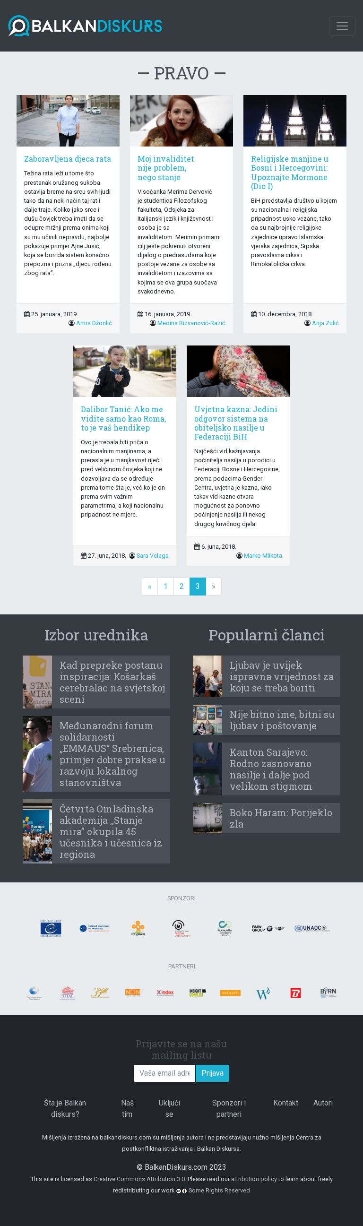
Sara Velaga (153, 555)
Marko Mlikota (263, 555)
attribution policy (254, 1179)
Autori (323, 1102)
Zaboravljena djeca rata (67, 159)
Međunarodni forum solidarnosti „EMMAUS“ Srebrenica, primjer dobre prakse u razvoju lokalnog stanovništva (112, 753)
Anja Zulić (325, 323)
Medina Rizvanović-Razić (191, 323)
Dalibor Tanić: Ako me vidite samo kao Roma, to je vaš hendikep (123, 418)
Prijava (212, 1073)
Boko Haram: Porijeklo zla (281, 818)
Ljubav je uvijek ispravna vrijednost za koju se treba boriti (282, 676)
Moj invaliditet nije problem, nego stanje (166, 167)
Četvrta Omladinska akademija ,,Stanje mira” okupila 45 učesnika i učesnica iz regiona (111, 831)
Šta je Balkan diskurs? (65, 1108)
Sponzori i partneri (229, 1108)
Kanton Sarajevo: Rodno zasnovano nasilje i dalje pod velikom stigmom (271, 769)
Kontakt (285, 1102)
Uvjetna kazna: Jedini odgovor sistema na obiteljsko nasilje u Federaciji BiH (235, 422)
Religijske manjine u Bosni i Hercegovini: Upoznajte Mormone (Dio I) (289, 172)
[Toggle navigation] (342, 26)
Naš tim (127, 1108)
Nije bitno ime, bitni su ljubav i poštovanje (282, 720)
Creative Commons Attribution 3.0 (139, 1179)
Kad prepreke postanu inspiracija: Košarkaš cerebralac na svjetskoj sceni (112, 682)
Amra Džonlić (94, 323)
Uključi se (169, 1108)
